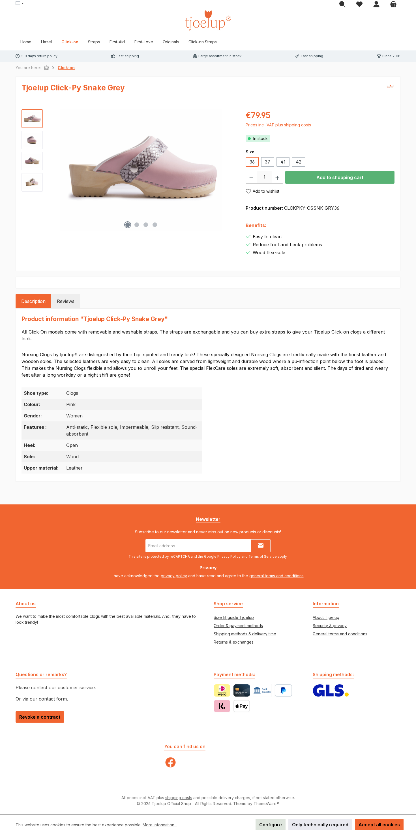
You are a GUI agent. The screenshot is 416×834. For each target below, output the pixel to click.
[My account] (376, 4)
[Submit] (261, 545)
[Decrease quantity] (251, 177)
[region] (128, 170)
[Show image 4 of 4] (155, 224)
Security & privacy (330, 625)
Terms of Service (262, 557)
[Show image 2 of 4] (136, 224)
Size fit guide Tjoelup (234, 617)
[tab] (33, 301)
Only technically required (320, 824)
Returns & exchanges (234, 642)
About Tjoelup (326, 617)
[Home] (46, 68)
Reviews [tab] (65, 301)
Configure (270, 824)
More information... (160, 824)
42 (298, 162)
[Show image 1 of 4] (127, 224)
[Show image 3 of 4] (145, 224)
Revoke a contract (39, 717)
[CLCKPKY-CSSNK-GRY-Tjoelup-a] (141, 170)
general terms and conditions (276, 575)
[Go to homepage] (208, 20)
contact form (53, 699)
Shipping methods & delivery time (245, 633)
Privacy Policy (229, 557)
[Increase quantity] (277, 177)
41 (283, 162)
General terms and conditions (340, 633)
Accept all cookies (379, 824)
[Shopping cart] (393, 4)
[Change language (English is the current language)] (19, 3)
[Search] (342, 4)
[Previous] (52, 170)
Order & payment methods (238, 625)
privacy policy (174, 575)
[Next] (230, 170)
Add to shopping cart (339, 177)
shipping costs (178, 797)
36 (252, 162)
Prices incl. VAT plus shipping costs (278, 124)
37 (267, 162)
